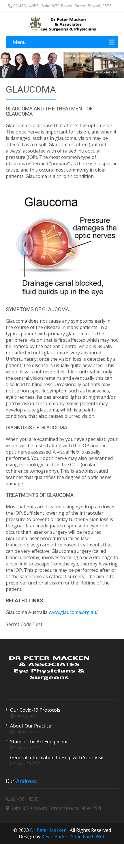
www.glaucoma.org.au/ (73, 612)
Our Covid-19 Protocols (35, 710)
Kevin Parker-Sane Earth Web (74, 836)
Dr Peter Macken (49, 830)
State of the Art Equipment (39, 741)
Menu (19, 42)
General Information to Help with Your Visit (57, 757)
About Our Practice (30, 726)
